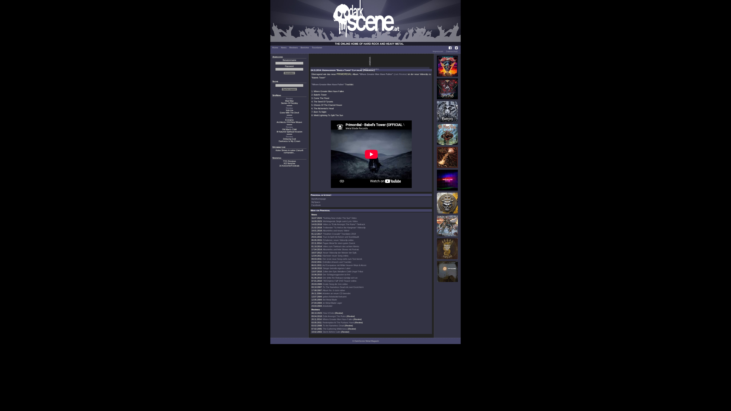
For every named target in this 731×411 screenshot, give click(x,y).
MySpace (315, 202)
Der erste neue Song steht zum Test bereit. (342, 259)
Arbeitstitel (327, 306)
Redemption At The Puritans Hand (338, 322)
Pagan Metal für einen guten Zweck (339, 243)
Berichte (305, 47)
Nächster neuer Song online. (336, 256)
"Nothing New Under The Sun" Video (340, 218)
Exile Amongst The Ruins (334, 316)
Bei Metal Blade (330, 300)
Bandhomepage (318, 199)
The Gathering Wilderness (335, 329)
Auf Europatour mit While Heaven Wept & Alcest (344, 265)
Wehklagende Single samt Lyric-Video (340, 221)
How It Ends (328, 313)
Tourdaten (317, 47)
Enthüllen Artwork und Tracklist (337, 262)
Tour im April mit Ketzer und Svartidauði (341, 237)
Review (289, 98)
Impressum (438, 51)
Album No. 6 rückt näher (334, 290)
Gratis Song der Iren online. (335, 284)
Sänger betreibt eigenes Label (336, 268)
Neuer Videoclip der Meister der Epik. (340, 253)
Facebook (316, 205)
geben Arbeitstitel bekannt (334, 297)
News (283, 47)
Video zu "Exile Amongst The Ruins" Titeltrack (344, 224)
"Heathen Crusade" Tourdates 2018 (339, 234)
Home (275, 47)
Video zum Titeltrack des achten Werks (341, 246)
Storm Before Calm (331, 332)
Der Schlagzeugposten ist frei (336, 274)
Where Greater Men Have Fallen (338, 319)
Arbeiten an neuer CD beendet (336, 293)
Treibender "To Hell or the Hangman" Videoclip (344, 227)
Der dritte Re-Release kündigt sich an (340, 278)
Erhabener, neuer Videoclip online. (338, 240)
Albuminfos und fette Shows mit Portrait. (341, 249)
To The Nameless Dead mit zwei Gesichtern (343, 287)
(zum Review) (400, 74)
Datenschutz (452, 51)
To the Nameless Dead (333, 325)
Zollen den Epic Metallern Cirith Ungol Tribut (343, 271)
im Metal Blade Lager (332, 303)
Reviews (293, 47)
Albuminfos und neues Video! (336, 230)
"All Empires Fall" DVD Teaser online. (340, 281)
